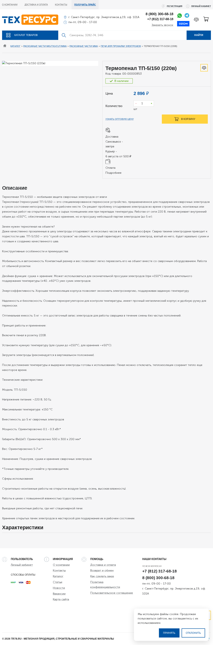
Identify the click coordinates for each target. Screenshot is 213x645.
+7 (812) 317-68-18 (160, 19)
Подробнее (113, 173)
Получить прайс (85, 4)
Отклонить (193, 632)
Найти (198, 35)
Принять (169, 632)
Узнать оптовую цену (119, 119)
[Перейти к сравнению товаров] (196, 19)
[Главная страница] (4, 46)
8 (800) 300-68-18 (159, 14)
